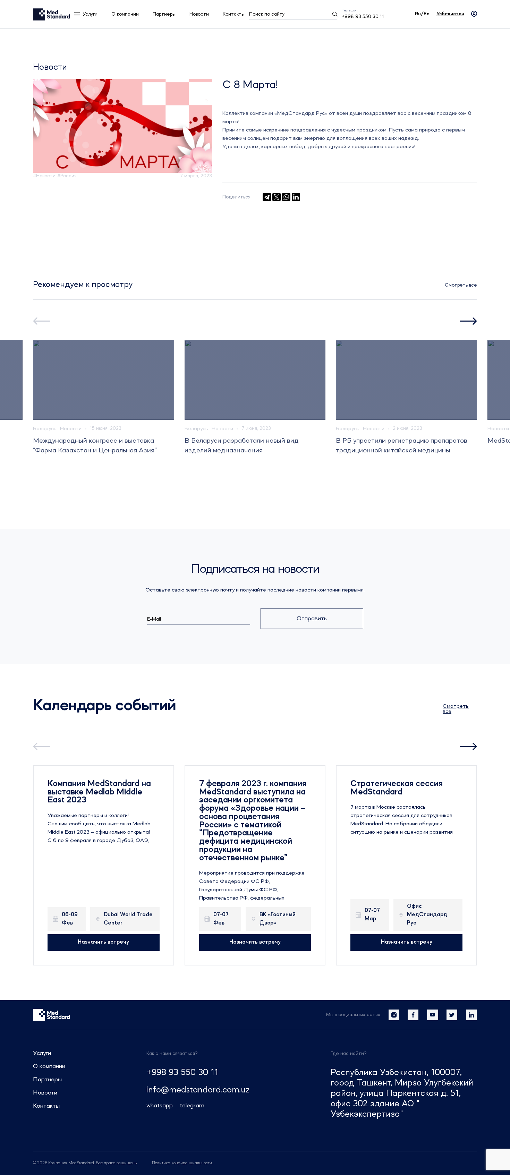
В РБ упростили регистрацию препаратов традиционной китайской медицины (401, 445)
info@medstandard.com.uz (197, 1090)
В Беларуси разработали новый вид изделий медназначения (242, 445)
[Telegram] (267, 197)
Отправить (312, 618)
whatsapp (159, 1105)
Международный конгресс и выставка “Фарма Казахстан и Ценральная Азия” (95, 445)
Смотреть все (461, 285)
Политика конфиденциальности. (182, 1163)
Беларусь (45, 429)
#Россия (67, 175)
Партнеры (164, 14)
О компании (125, 14)
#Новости (44, 175)
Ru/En (422, 13)
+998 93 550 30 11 (363, 16)
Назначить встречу (103, 942)
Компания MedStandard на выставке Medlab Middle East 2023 (99, 792)
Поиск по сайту (266, 14)
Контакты (234, 14)
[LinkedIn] (296, 197)
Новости (199, 14)
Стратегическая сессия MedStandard (396, 788)
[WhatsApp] (286, 197)
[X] (276, 197)
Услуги (90, 14)
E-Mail (154, 619)
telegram (192, 1105)
